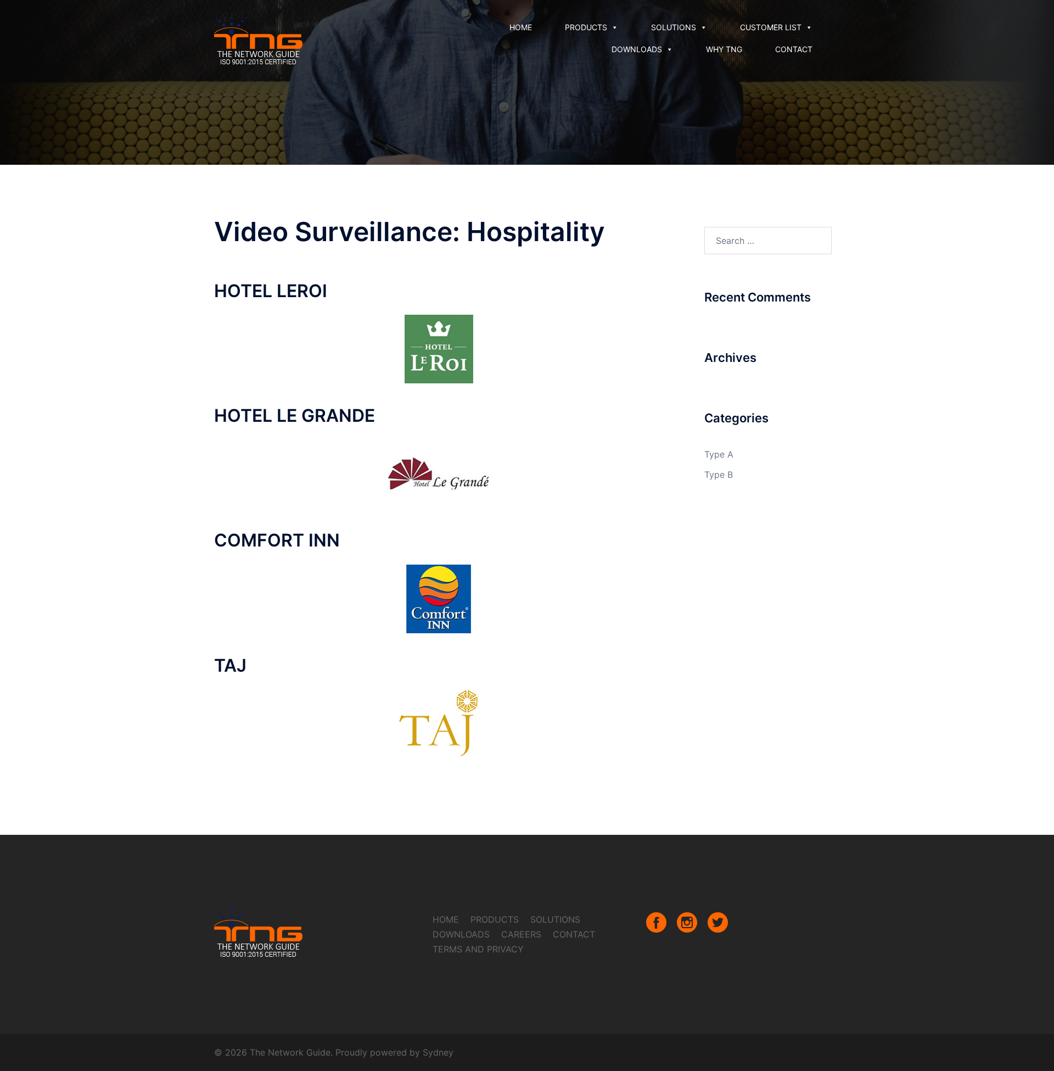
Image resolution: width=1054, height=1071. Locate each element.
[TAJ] (439, 722)
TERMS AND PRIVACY (478, 949)
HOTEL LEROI (270, 291)
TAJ (230, 665)
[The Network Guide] (258, 37)
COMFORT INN (277, 540)
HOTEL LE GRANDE (294, 415)
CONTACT (793, 49)
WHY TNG (724, 49)
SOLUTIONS (673, 27)
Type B (718, 474)
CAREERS (521, 934)
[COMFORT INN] (439, 598)
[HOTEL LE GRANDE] (439, 472)
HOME (520, 27)
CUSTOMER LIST (770, 27)
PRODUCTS (586, 27)
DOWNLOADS (637, 49)
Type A (718, 454)
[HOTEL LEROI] (439, 348)
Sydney (438, 1052)
